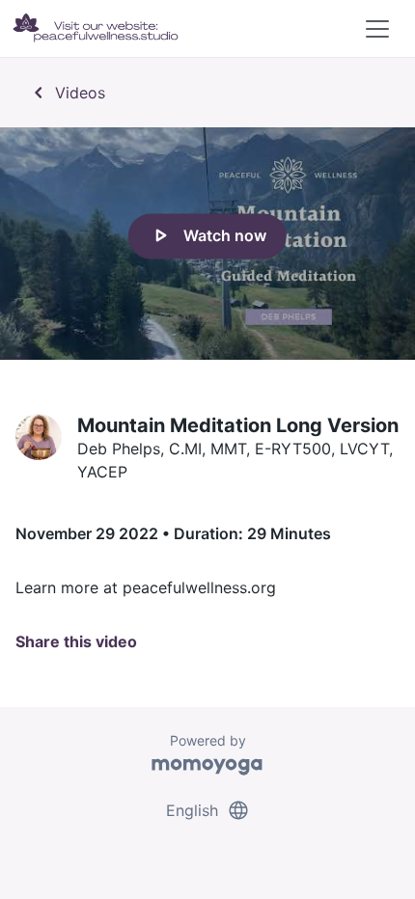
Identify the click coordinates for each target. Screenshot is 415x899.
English (208, 810)
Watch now (207, 236)
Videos (66, 92)
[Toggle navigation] (377, 29)
